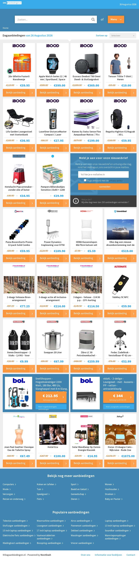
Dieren (74, 498)
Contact (131, 554)
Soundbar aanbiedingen (117, 530)
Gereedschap (77, 494)
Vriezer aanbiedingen (81, 543)
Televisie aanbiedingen (14, 520)
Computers (8, 484)
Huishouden (111, 489)
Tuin (39, 489)
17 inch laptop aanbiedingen (51, 530)
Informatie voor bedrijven (108, 554)
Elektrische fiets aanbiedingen (18, 535)
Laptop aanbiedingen (115, 520)
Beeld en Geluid (79, 489)
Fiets (39, 498)
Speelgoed (42, 494)
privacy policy (116, 180)
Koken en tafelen (45, 484)
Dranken (109, 494)
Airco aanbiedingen (80, 520)
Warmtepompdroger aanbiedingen (115, 537)
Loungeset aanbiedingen (49, 525)
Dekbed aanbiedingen (82, 530)
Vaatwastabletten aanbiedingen (46, 537)
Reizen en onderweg (13, 498)
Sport (73, 484)
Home (5, 28)
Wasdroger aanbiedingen (83, 535)
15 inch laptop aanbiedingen (17, 530)
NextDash (46, 554)
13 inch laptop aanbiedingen (119, 525)
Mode (6, 489)
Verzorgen (8, 494)
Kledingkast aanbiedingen (16, 543)
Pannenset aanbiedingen (83, 525)
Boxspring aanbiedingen (49, 543)
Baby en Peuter (112, 498)
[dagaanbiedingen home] (11, 3)
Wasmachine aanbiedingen (50, 520)
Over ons (85, 554)
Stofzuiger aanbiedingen (15, 525)
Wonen (108, 484)
